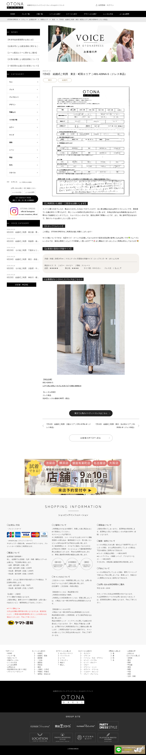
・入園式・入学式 (42, 669)
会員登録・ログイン (106, 5)
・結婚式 (39, 653)
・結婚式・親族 (41, 656)
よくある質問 (124, 14)
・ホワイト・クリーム (90, 669)
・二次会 (39, 660)
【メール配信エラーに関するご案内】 (22, 53)
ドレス (11, 89)
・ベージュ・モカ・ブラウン (92, 658)
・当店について (11, 658)
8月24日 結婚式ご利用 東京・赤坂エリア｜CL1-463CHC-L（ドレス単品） (38, 259)
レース (62, 658)
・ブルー (85, 665)
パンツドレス (65, 656)
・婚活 (38, 667)
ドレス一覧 (26, 14)
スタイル (12, 172)
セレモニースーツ (66, 653)
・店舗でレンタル (12, 660)
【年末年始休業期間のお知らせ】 (20, 40)
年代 (10, 165)
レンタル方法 (108, 14)
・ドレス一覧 (10, 656)
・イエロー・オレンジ (90, 672)
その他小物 (13, 120)
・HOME (9, 653)
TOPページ (10, 651)
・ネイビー (86, 653)
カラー (11, 127)
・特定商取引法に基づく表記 (16, 669)
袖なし (62, 665)
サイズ (11, 135)
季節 (10, 157)
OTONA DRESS (12, 19)
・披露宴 (39, 658)
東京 (50, 80)
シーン (11, 150)
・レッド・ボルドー (89, 662)
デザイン (12, 104)
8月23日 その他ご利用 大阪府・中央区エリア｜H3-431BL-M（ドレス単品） (39, 268)
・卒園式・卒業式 (42, 672)
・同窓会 (39, 665)
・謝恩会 (39, 662)
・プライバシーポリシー (14, 672)
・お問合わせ (10, 667)
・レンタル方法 (11, 662)
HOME (12, 14)
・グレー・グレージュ (90, 674)
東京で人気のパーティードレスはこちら (90, 413)
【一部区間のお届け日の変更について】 (23, 66)
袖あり (62, 662)
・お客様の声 (131, 651)
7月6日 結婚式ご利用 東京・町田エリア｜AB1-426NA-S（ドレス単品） (85, 74)
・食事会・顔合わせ (43, 674)
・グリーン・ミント (89, 667)
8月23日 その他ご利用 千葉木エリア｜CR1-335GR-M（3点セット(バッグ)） (39, 250)
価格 (10, 142)
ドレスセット (14, 97)
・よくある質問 (11, 665)
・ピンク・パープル (89, 660)
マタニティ (64, 660)
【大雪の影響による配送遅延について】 (23, 59)
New (10, 82)
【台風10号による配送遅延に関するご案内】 (25, 46)
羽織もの (12, 112)
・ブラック (86, 656)
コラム (23, 19)
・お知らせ (130, 653)
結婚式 (65, 80)
